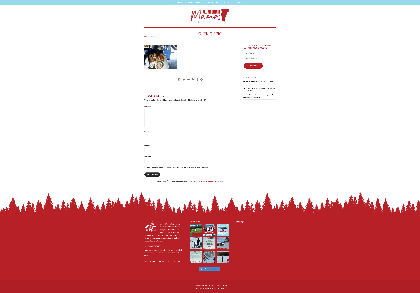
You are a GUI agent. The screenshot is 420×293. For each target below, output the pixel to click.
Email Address (249, 53)
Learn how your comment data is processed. (205, 181)
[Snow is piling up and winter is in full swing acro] (196, 257)
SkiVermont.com (169, 224)
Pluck (222, 288)
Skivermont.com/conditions (171, 261)
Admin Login (239, 222)
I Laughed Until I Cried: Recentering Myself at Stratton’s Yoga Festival (259, 96)
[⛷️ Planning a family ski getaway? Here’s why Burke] (223, 243)
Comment (148, 106)
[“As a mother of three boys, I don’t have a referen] (209, 257)
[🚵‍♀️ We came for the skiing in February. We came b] (196, 230)
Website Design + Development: (208, 288)
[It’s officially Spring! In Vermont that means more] (209, 243)
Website (147, 156)
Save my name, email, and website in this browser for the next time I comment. (178, 167)
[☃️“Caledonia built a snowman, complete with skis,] (223, 257)
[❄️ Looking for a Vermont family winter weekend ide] (196, 243)
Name (147, 131)
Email (147, 145)
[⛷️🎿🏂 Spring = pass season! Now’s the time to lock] (209, 230)
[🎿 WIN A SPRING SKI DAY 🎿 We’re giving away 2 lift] (223, 230)
